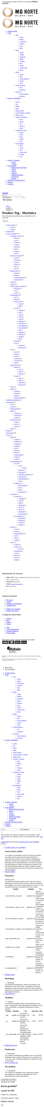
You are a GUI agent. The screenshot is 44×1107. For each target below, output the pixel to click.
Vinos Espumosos (24, 94)
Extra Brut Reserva (23, 479)
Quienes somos (12, 31)
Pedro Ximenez (22, 514)
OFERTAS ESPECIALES (16, 180)
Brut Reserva (22, 476)
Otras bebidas (11, 166)
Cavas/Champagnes (12, 629)
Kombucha (15, 177)
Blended (17, 391)
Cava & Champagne (20, 85)
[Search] (25, 197)
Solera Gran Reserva (20, 277)
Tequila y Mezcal (20, 110)
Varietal (16, 559)
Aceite (14, 162)
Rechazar (13, 842)
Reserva (22, 39)
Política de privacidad (13, 609)
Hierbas (22, 132)
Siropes (16, 426)
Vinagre (14, 164)
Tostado (16, 251)
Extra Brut (21, 520)
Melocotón (21, 334)
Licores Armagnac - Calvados (17, 286)
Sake (20, 306)
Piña (20, 338)
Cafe (16, 240)
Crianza (21, 37)
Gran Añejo (17, 360)
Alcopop (14, 173)
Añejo (16, 352)
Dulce (20, 503)
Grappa (20, 303)
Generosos (22, 96)
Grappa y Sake (23, 152)
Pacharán (22, 154)
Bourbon (17, 393)
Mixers (14, 169)
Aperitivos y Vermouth (21, 117)
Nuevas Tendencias (24, 78)
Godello (22, 65)
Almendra (21, 310)
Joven (21, 46)
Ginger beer (17, 415)
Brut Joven (21, 470)
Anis (21, 156)
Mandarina (21, 332)
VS (15, 290)
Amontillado (22, 498)
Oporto (20, 509)
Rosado (17, 72)
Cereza (20, 314)
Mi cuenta (9, 600)
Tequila (16, 376)
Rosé (24, 468)
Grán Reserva (23, 41)
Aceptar (4, 842)
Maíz (20, 330)
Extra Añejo (21, 382)
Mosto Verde (22, 347)
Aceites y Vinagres (13, 160)
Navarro (22, 81)
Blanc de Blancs (22, 485)
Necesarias (10, 872)
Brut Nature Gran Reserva (25, 474)
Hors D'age (17, 288)
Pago (16, 448)
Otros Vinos (19, 92)
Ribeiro (21, 59)
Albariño (22, 54)
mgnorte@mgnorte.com (17, 584)
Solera (16, 275)
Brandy (16, 273)
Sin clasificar (11, 1063)
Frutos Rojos (22, 323)
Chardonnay (23, 57)
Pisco (21, 150)
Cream (20, 500)
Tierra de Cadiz (23, 68)
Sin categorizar (10, 433)
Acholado (21, 345)
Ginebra (18, 102)
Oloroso (21, 507)
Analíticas (10, 993)
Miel (21, 141)
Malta (16, 395)
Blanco (17, 50)
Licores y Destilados (14, 98)
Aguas (14, 171)
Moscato (21, 525)
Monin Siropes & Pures (19, 167)
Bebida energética (17, 175)
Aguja (21, 83)
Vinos (9, 33)
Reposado (21, 374)
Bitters (21, 145)
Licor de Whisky (23, 327)
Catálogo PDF (11, 605)
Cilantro (22, 139)
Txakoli (21, 52)
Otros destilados (20, 143)
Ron (17, 104)
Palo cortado (22, 511)
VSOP (16, 293)
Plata (16, 363)
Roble (21, 48)
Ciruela (20, 317)
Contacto (10, 184)
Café (20, 312)
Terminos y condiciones (14, 603)
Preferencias (11, 1045)
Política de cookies (12, 611)
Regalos (10, 182)
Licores (21, 148)
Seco (21, 123)
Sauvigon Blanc (18, 454)
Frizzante (21, 522)
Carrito (8, 602)
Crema (21, 134)
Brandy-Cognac (19, 115)
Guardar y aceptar (8, 1080)
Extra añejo (17, 358)
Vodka (17, 108)
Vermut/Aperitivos (12, 631)
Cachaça (12, 282)
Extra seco (22, 126)
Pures (16, 424)
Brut (20, 465)
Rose (16, 266)
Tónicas (16, 417)
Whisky (17, 106)
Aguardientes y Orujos (21, 130)
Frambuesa (21, 321)
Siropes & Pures (14, 419)
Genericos (22, 43)
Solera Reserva (18, 279)
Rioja (21, 63)
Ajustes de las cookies (28, 842)
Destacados (9, 231)
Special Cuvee (22, 492)
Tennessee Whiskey (19, 398)
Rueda (21, 70)
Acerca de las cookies (15, 847)
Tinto (17, 35)
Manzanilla (21, 505)
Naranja (20, 336)
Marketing (10, 975)
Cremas (20, 319)
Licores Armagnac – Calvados (23, 113)
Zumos (14, 178)
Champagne (22, 89)
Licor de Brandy (23, 325)
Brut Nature (21, 472)
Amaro (21, 128)
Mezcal (16, 367)
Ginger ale (17, 413)
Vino (16, 253)
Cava (21, 87)
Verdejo (16, 459)
